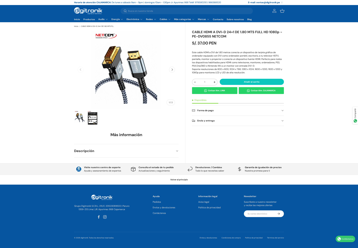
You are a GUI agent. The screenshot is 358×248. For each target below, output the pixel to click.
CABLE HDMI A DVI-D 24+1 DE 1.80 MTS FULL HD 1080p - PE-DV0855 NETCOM (98, 26)
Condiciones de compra (231, 238)
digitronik (84, 238)
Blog (249, 19)
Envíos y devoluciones (164, 207)
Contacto (218, 19)
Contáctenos (159, 213)
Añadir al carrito (252, 82)
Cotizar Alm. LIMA (216, 90)
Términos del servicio (275, 238)
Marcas (202, 19)
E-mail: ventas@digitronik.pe (264, 2)
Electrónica (133, 19)
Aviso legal (203, 201)
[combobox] (187, 11)
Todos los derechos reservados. (101, 238)
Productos (89, 19)
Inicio (77, 19)
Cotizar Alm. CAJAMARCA (263, 90)
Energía (115, 19)
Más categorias (182, 19)
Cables (163, 19)
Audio (101, 19)
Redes (149, 19)
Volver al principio (179, 179)
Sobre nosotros (235, 19)
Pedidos (157, 201)
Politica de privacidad (209, 207)
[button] (282, 11)
